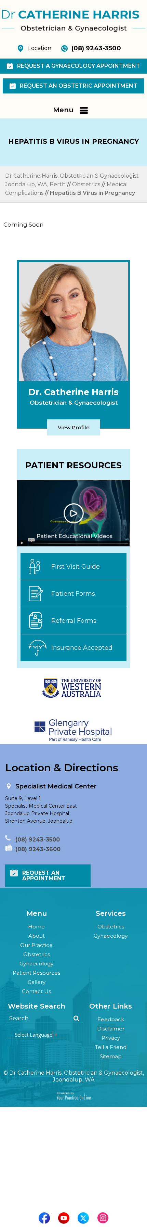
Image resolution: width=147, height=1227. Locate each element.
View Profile (74, 427)
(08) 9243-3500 (96, 48)
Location (39, 48)
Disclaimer (110, 1028)
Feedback (110, 1019)
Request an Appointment (43, 876)
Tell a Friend (110, 1047)
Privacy (111, 1038)
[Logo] (73, 20)
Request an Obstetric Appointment (78, 86)
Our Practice (36, 945)
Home (36, 926)
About (36, 936)
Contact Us (36, 991)
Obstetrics (86, 184)
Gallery (36, 982)
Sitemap (111, 1056)
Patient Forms (73, 593)
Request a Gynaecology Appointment (78, 66)
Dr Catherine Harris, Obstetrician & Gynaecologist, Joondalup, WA (76, 1076)
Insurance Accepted (81, 648)
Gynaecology (36, 963)
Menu (63, 110)
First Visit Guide (75, 566)
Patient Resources (36, 973)
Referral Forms (73, 620)
